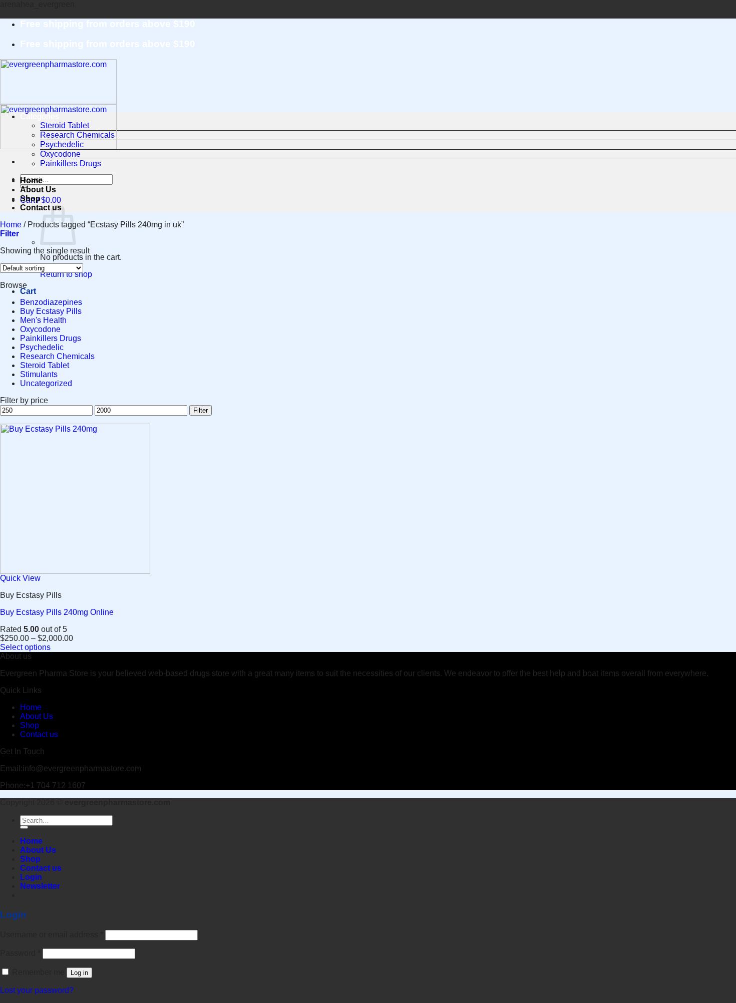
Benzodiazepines (51, 302)
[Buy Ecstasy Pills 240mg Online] (75, 571)
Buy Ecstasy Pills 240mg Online (57, 612)
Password (20, 953)
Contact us (39, 734)
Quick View (20, 578)
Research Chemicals (77, 135)
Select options (25, 647)
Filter (200, 410)
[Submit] (24, 827)
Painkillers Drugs (70, 163)
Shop (30, 198)
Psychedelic (62, 144)
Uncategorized (46, 383)
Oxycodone (60, 154)
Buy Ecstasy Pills (51, 311)
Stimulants (39, 374)
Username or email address (51, 934)
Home (31, 180)
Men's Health (43, 320)
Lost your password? (37, 990)
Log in (79, 972)
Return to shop (66, 274)
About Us (38, 189)
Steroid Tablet (64, 125)
